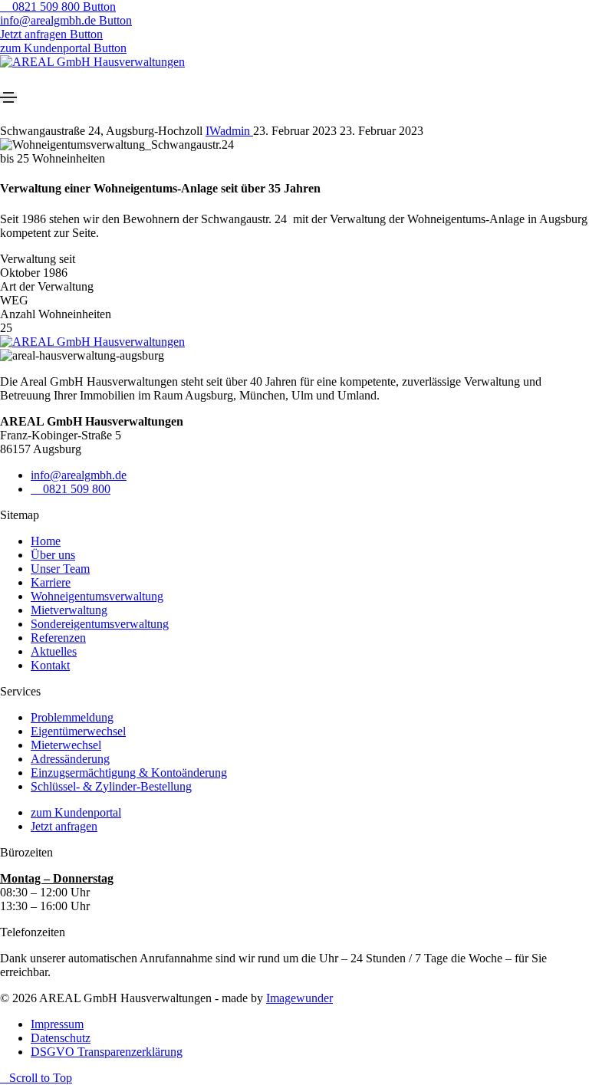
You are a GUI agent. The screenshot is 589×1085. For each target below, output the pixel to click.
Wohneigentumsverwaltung (97, 596)
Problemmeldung (72, 717)
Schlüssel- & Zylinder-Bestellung (111, 786)
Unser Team (60, 568)
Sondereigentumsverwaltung (100, 623)
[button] (58, 6)
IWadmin (229, 130)
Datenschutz (60, 1037)
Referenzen (58, 637)
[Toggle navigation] (8, 97)
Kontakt (50, 665)
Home (46, 540)
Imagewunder (299, 997)
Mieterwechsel (66, 744)
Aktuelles (54, 651)
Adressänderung (70, 758)
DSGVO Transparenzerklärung (107, 1051)
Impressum (57, 1024)
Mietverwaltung (69, 609)
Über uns (53, 554)
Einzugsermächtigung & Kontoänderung (129, 772)
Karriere (51, 582)
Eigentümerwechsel (78, 731)
